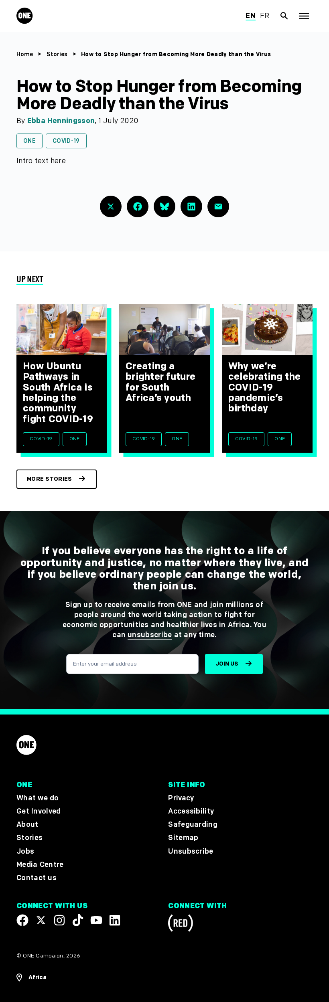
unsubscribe (150, 635)
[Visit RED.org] (180, 924)
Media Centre (39, 864)
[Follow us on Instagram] (59, 920)
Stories (57, 54)
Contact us (36, 878)
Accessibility (191, 811)
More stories (49, 479)
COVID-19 (66, 141)
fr (265, 16)
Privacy (181, 798)
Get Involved (38, 811)
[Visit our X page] (41, 920)
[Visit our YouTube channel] (96, 920)
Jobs (25, 851)
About (27, 824)
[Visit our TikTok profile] (78, 920)
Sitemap (183, 838)
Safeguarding (192, 824)
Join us (226, 663)
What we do (37, 798)
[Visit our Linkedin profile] (115, 920)
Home (24, 54)
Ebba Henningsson (61, 121)
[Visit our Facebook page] (22, 920)
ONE (29, 141)
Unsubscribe (190, 851)
